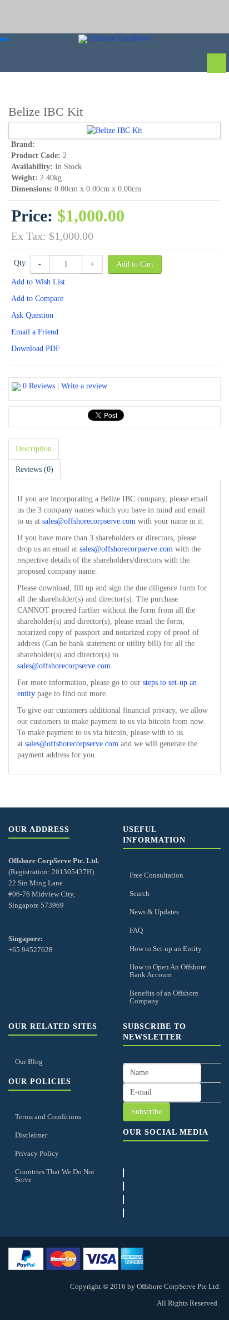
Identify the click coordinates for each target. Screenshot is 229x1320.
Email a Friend (34, 332)
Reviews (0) (34, 469)
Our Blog (29, 1061)
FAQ (136, 930)
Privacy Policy (37, 1153)
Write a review (84, 386)
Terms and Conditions (48, 1116)
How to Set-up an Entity (166, 948)
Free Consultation (156, 875)
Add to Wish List (38, 282)
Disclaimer (31, 1135)
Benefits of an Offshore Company (164, 997)
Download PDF (35, 348)
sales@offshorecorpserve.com (89, 521)
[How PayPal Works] (75, 1258)
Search (140, 893)
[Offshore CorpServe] (114, 39)
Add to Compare (37, 298)
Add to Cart (134, 264)
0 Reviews (39, 386)
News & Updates (154, 912)
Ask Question (32, 315)
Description (34, 449)
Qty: (21, 263)
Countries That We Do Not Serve (54, 1176)
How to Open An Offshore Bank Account (168, 971)
